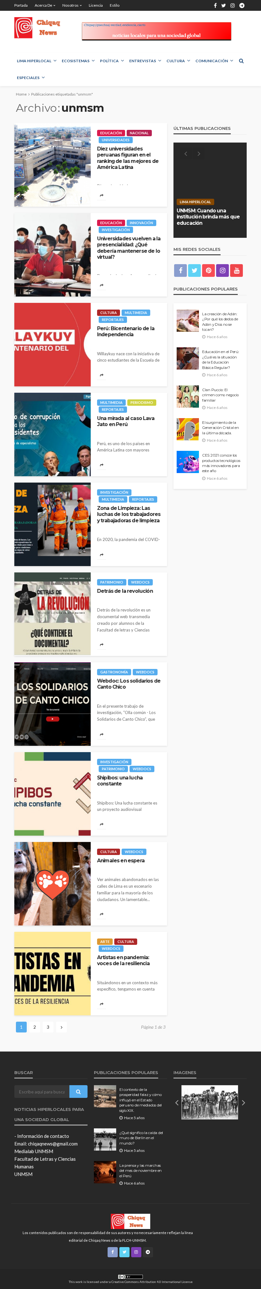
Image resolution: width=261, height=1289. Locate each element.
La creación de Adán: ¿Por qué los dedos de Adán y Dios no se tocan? (220, 322)
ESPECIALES (28, 77)
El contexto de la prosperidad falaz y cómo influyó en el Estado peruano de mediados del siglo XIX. (140, 1100)
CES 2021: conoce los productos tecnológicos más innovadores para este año (221, 463)
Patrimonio (111, 582)
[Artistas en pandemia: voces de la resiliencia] (52, 973)
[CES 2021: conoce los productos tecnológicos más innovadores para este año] (188, 462)
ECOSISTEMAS (75, 60)
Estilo (114, 5)
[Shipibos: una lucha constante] (52, 794)
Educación (111, 133)
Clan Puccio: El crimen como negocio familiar (220, 395)
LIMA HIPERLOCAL (34, 60)
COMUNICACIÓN (211, 60)
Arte (104, 941)
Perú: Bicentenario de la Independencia (125, 331)
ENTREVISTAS (142, 60)
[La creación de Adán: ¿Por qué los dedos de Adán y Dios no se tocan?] (188, 321)
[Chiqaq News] (40, 27)
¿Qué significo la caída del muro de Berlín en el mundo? (141, 1138)
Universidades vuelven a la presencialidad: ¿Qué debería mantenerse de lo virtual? (128, 248)
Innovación (141, 223)
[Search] (241, 60)
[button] (176, 1102)
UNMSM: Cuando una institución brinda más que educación (208, 217)
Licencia (96, 5)
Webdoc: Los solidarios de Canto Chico (128, 684)
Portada (21, 5)
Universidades (116, 140)
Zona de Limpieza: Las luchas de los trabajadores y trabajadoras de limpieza (128, 514)
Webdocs (140, 582)
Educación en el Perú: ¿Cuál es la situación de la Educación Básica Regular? (220, 360)
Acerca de (43, 5)
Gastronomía (114, 672)
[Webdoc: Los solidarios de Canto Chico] (52, 704)
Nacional (139, 133)
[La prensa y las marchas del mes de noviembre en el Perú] (105, 1172)
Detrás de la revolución (125, 591)
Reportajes (113, 319)
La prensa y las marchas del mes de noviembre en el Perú (140, 1170)
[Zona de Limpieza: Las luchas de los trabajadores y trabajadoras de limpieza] (52, 524)
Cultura (175, 60)
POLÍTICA (109, 60)
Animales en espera (121, 861)
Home (21, 94)
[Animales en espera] (52, 883)
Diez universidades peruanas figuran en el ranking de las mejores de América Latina (128, 158)
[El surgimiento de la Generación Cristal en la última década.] (188, 429)
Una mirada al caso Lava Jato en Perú (125, 421)
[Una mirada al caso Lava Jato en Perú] (52, 434)
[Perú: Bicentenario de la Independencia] (52, 344)
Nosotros (70, 5)
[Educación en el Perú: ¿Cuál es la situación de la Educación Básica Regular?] (188, 358)
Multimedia (136, 313)
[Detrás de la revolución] (52, 614)
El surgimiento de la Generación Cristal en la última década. (220, 427)
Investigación (116, 230)
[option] (210, 190)
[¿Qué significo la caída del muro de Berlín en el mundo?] (105, 1139)
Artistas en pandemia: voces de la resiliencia (123, 960)
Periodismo (141, 402)
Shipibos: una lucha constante (120, 781)
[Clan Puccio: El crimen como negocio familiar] (188, 396)
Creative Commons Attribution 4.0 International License (152, 1282)
